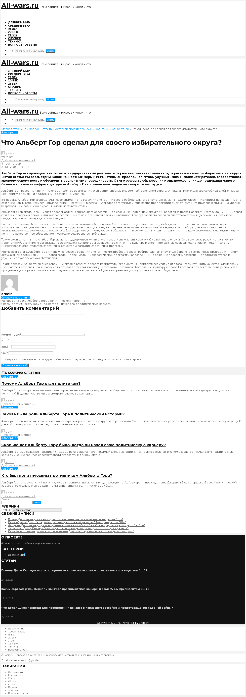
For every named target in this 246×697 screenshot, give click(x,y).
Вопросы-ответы (22, 44)
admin (9, 154)
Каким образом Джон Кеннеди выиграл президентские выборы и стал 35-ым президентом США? (67, 522)
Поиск (5, 499)
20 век (13, 32)
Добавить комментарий (18, 160)
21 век (12, 35)
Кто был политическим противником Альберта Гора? (56, 475)
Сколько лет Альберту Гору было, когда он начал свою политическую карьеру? (83, 445)
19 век (12, 28)
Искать (50, 51)
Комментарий (11, 334)
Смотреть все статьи (15, 297)
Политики (102, 129)
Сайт (4, 353)
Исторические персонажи (73, 129)
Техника (15, 41)
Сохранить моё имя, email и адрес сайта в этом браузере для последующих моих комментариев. (73, 359)
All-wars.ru (20, 5)
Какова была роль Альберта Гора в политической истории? (63, 414)
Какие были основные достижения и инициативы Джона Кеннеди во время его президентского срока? (71, 531)
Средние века (19, 25)
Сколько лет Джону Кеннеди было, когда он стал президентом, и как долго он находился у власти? (68, 528)
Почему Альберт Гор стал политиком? (40, 383)
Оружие (14, 38)
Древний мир (19, 22)
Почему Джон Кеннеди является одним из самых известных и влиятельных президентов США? (65, 519)
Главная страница (13, 129)
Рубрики (6, 509)
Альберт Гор (120, 129)
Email (6, 346)
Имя (5, 340)
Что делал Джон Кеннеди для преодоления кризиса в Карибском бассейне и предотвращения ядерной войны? (76, 525)
